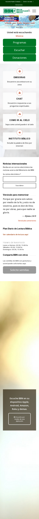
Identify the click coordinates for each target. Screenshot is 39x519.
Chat (19, 98)
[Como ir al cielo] (20, 114)
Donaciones (19, 5)
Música (19, 35)
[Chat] (20, 93)
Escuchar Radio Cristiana (13, 1)
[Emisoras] (20, 71)
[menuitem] (13, 1)
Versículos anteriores (27, 220)
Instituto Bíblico (19, 138)
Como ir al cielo (27, 1)
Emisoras (19, 77)
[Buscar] (28, 11)
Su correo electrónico (12, 174)
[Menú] (33, 11)
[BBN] (16, 11)
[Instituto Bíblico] (20, 133)
